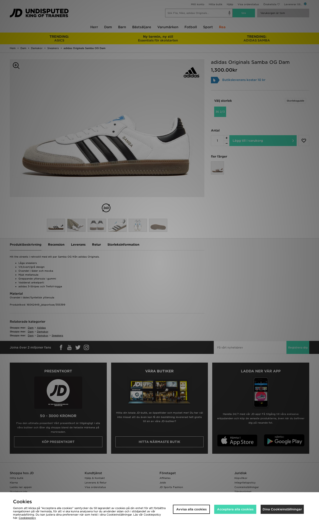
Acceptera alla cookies (235, 509)
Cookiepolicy (27, 517)
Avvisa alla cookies (191, 509)
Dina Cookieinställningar (282, 509)
